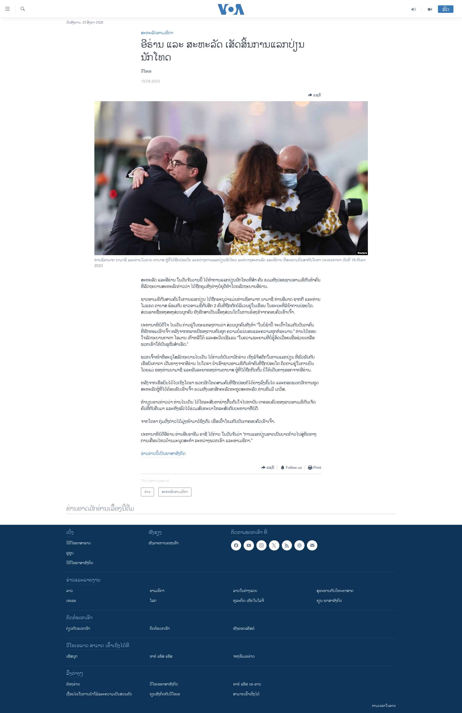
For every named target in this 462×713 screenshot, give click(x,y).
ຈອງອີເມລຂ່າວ (244, 656)
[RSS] (287, 545)
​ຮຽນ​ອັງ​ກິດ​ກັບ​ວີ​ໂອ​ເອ (165, 694)
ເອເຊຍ (71, 600)
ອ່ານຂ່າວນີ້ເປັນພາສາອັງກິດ (163, 453)
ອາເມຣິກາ (157, 591)
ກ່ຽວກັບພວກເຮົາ (78, 628)
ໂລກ (153, 600)
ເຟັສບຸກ (72, 656)
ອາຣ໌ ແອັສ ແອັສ (161, 656)
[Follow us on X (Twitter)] (274, 545)
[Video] (430, 9)
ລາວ (69, 591)
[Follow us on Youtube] (249, 545)
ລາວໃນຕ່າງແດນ (245, 591)
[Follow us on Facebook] (236, 545)
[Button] (314, 95)
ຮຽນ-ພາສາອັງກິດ (329, 600)
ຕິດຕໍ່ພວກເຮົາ (160, 628)
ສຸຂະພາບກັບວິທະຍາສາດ (335, 591)
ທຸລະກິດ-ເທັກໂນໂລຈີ (248, 600)
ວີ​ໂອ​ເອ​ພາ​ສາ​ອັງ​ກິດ (164, 684)
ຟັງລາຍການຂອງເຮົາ (164, 543)
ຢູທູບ (70, 553)
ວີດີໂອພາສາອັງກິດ (79, 563)
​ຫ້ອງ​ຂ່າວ (73, 684)
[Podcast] (299, 545)
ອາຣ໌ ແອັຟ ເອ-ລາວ (247, 684)
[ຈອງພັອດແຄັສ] (312, 545)
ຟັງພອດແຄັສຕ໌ (244, 628)
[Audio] (414, 9)
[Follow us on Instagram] (261, 545)
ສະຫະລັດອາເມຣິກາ (157, 33)
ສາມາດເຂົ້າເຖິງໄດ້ (246, 694)
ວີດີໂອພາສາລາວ (78, 543)
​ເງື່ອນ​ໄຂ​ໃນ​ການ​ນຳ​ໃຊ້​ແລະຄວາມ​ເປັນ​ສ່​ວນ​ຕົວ (99, 694)
